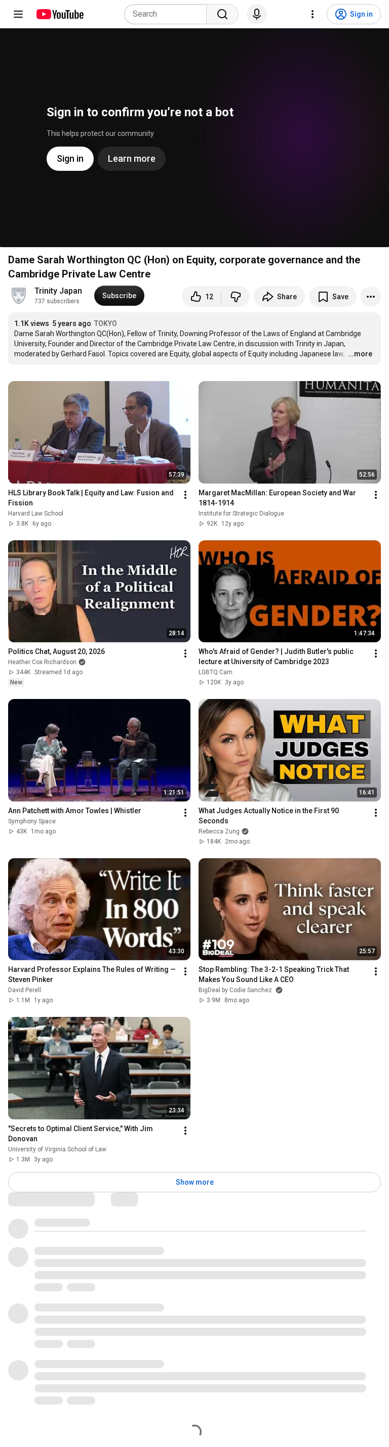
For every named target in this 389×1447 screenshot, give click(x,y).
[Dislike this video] (235, 297)
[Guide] (18, 14)
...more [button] (360, 354)
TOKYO (105, 323)
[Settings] (312, 14)
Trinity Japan (58, 291)
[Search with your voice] (257, 14)
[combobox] (168, 14)
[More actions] (371, 297)
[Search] (222, 14)
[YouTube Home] (59, 14)
